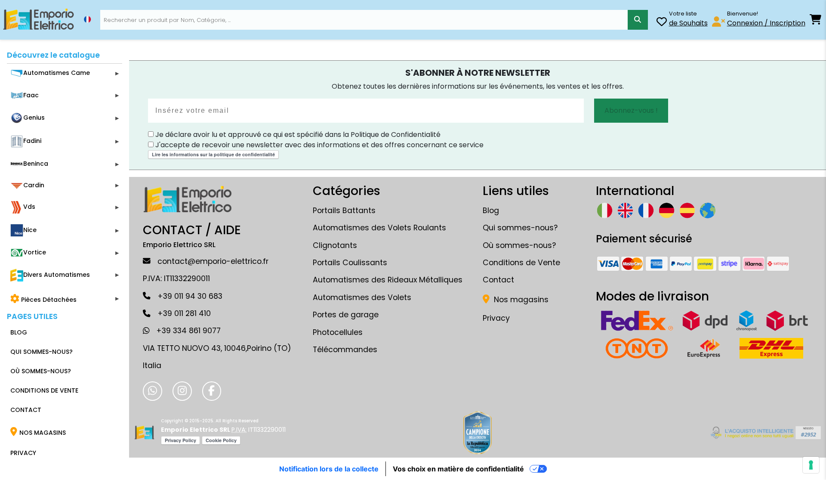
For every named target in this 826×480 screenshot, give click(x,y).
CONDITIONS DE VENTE (44, 390)
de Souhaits (688, 23)
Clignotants (335, 245)
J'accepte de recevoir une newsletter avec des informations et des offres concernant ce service (319, 145)
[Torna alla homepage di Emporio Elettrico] (144, 432)
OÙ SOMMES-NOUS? (40, 371)
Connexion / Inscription (766, 23)
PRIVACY (23, 453)
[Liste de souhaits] (661, 23)
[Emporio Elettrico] (38, 20)
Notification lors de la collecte (329, 469)
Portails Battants (344, 210)
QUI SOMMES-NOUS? (41, 351)
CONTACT (25, 410)
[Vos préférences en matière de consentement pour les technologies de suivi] (811, 465)
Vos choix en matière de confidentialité (458, 469)
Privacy (496, 318)
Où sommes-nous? (519, 245)
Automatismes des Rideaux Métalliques (387, 280)
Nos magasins (520, 299)
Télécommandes (345, 349)
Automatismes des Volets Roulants (379, 228)
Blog (491, 210)
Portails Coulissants (350, 262)
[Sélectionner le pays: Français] (87, 19)
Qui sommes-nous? (520, 228)
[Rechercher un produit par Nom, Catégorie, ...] (637, 20)
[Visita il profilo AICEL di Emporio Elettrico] (764, 432)
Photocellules (338, 332)
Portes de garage (346, 315)
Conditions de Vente (521, 262)
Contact (498, 280)
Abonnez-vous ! (631, 110)
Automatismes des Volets (362, 297)
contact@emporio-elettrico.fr (212, 261)
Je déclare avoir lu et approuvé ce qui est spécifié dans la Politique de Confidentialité (297, 134)
